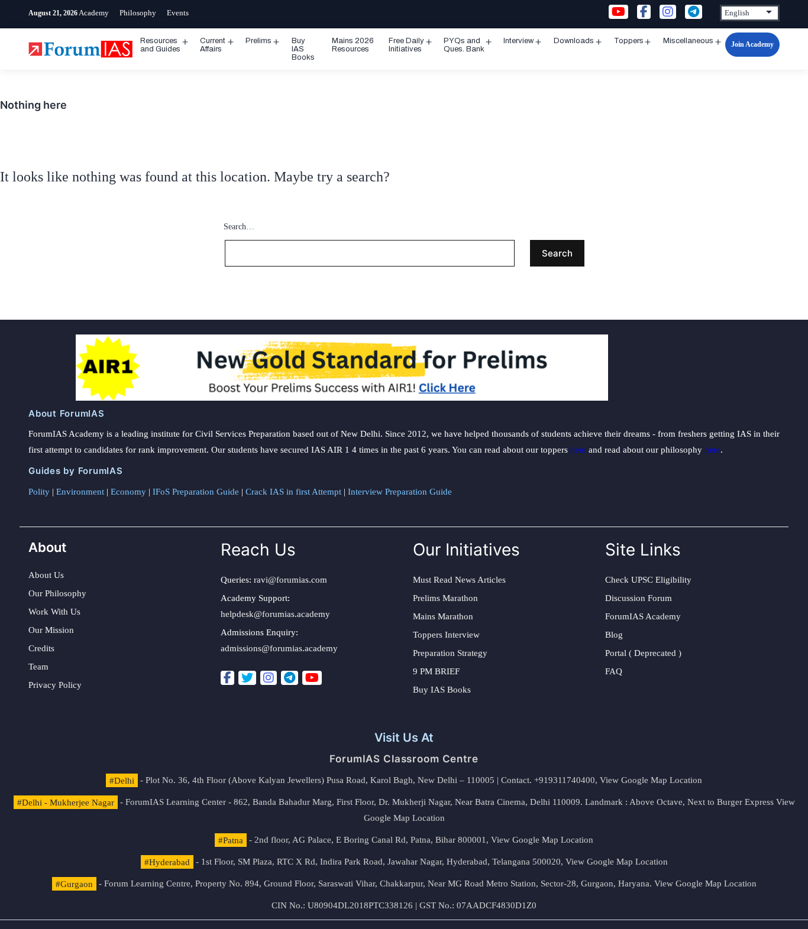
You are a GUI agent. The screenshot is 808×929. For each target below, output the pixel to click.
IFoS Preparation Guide (196, 491)
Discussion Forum (638, 598)
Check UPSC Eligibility (648, 579)
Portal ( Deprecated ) (643, 653)
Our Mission (51, 630)
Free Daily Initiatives (406, 45)
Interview (518, 41)
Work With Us (54, 611)
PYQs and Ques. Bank (464, 45)
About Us (46, 575)
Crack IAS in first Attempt (293, 491)
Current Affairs (212, 45)
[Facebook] (227, 678)
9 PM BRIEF (436, 671)
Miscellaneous (688, 41)
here (578, 449)
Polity (39, 491)
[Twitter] (247, 678)
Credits (41, 648)
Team (38, 666)
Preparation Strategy (450, 653)
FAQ (613, 671)
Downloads (574, 41)
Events (178, 12)
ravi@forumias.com (290, 579)
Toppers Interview (446, 634)
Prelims (258, 41)
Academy (94, 12)
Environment (80, 491)
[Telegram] (289, 678)
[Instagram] (268, 678)
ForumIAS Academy (643, 616)
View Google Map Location (651, 780)
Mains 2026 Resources (353, 45)
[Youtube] (312, 678)
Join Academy (752, 44)
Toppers (629, 41)
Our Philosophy (57, 593)
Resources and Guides (160, 45)
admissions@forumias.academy (279, 648)
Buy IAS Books (303, 49)
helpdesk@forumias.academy (275, 614)
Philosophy (137, 12)
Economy (128, 491)
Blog (614, 634)
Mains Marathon (443, 616)
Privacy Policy (55, 685)
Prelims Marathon (445, 598)
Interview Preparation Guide (400, 491)
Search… (239, 226)
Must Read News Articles (459, 579)
